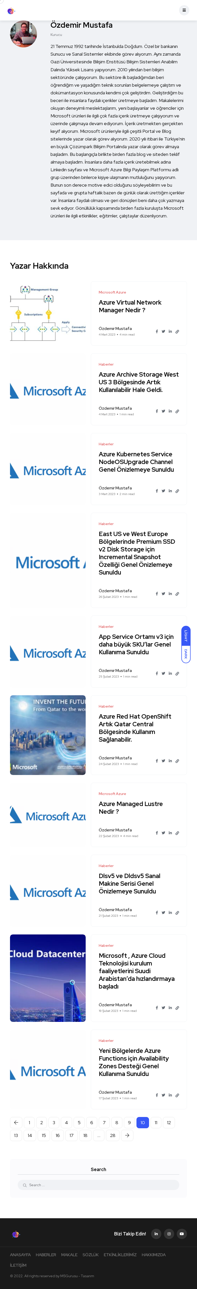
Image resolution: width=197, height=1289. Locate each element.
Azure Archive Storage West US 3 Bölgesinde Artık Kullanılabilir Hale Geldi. (139, 382)
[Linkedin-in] (156, 1234)
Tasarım (87, 1276)
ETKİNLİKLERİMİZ (120, 1254)
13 (16, 1135)
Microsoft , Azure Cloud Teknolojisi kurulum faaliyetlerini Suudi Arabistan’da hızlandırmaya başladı (137, 971)
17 (72, 1135)
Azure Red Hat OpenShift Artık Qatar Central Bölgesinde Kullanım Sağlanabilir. (135, 727)
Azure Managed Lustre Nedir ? (131, 807)
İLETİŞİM (18, 1265)
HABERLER (46, 1254)
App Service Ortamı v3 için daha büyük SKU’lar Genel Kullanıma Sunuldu (136, 644)
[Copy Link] (177, 332)
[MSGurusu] (10, 10)
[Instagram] (169, 1234)
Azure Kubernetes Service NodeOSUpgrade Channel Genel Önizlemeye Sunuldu (136, 462)
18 (85, 1135)
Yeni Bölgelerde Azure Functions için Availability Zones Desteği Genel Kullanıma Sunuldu (134, 1062)
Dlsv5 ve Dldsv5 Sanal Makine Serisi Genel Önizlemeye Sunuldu (129, 883)
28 (112, 1135)
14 (30, 1135)
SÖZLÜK (91, 1254)
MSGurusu (69, 1276)
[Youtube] (182, 1234)
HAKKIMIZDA (154, 1254)
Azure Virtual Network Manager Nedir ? (130, 306)
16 (58, 1135)
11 (156, 1122)
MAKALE (69, 1254)
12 (169, 1122)
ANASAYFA (20, 1254)
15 (44, 1135)
